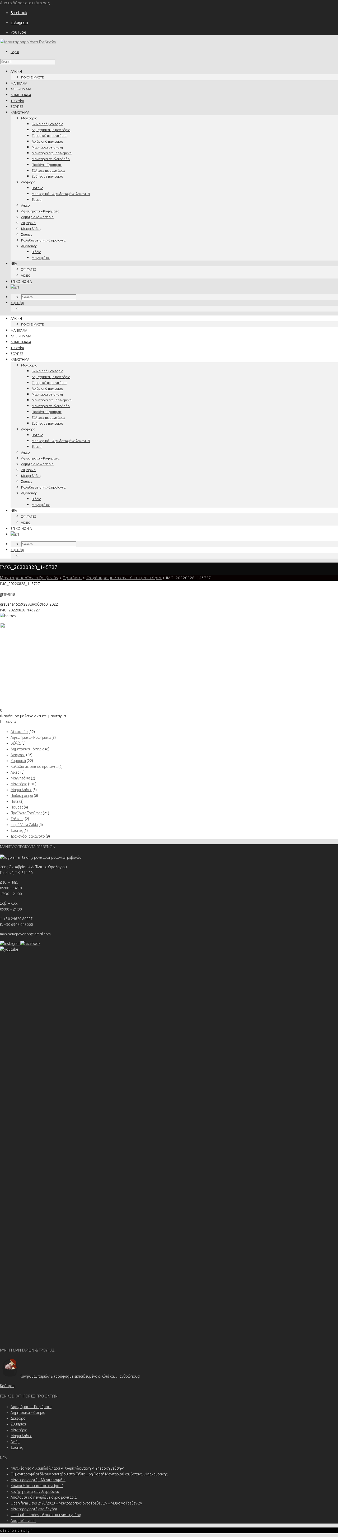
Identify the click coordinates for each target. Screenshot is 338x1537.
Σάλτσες (17, 819)
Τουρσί (37, 199)
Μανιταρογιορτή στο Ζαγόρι (34, 1509)
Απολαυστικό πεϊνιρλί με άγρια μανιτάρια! (44, 1497)
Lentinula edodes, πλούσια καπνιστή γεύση (46, 1515)
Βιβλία (36, 252)
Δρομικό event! (23, 1521)
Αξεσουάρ (29, 246)
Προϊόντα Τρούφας (47, 164)
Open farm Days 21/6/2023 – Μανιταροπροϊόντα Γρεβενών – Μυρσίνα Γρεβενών (76, 1503)
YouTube (18, 32)
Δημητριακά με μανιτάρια (51, 130)
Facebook (19, 12)
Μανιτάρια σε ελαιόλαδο (51, 159)
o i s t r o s (16, 1530)
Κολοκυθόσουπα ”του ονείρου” (37, 1486)
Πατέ (14, 801)
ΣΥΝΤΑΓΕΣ (28, 269)
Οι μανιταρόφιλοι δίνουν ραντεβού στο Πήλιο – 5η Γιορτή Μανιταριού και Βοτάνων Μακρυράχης (89, 1474)
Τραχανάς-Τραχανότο (28, 836)
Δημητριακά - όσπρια (27, 749)
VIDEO (26, 275)
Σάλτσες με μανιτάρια (48, 170)
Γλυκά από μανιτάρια (47, 124)
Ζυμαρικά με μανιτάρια (49, 135)
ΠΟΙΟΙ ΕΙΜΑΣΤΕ (32, 77)
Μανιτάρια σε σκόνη (47, 147)
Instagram (19, 22)
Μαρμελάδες (31, 228)
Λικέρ (25, 205)
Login (15, 52)
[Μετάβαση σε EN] (15, 287)
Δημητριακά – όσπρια (37, 217)
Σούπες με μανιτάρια (47, 176)
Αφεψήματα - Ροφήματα (31, 737)
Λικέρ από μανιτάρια (47, 141)
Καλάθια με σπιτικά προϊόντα (43, 240)
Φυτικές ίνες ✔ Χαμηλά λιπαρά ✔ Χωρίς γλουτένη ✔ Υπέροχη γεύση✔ (67, 1468)
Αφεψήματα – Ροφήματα (40, 211)
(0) (17, 303)
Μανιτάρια (29, 118)
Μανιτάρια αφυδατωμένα (52, 153)
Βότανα (37, 188)
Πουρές (17, 807)
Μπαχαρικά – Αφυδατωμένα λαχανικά (61, 194)
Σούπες (26, 234)
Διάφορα (28, 182)
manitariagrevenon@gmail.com (25, 934)
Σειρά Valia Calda (24, 825)
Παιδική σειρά (22, 795)
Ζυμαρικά (28, 223)
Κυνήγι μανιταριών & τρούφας (35, 1491)
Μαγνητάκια (41, 257)
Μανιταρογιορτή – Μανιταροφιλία (38, 1480)
